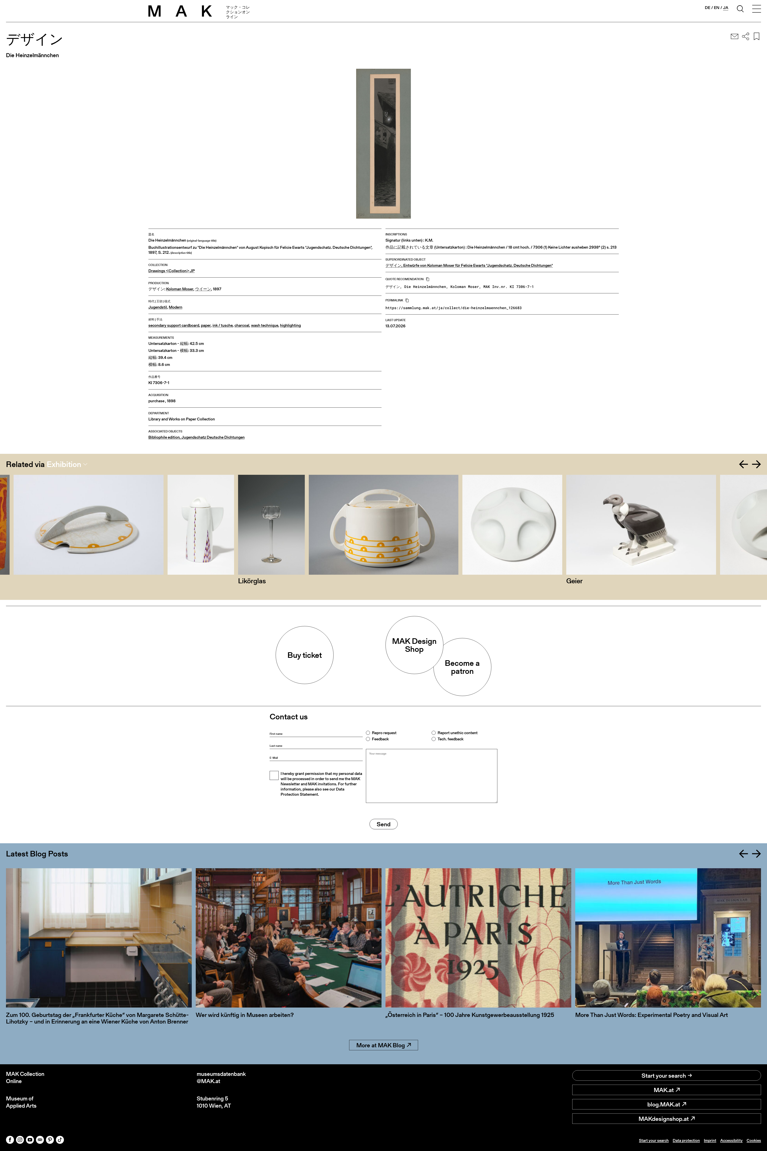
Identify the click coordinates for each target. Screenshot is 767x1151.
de (707, 7)
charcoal (241, 325)
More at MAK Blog (380, 1045)
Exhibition (64, 464)
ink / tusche (223, 325)
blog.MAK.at (663, 1104)
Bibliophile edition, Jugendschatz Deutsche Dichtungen (196, 437)
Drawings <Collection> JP (171, 270)
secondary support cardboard (173, 325)
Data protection (686, 1140)
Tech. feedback (450, 739)
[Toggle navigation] (756, 9)
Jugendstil (157, 307)
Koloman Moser (179, 289)
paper (206, 325)
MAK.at (664, 1090)
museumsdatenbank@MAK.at (221, 1077)
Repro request (384, 733)
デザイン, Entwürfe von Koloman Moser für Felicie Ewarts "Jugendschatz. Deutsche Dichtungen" (469, 265)
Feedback (380, 739)
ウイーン (203, 289)
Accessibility (731, 1140)
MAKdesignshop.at (664, 1118)
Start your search (664, 1075)
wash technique (264, 325)
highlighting (290, 325)
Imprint (710, 1140)
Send (383, 824)
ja (725, 7)
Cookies (754, 1140)
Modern (175, 307)
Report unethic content (458, 733)
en (716, 7)
